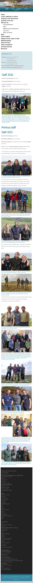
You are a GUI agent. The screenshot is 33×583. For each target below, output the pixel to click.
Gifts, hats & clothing (5, 553)
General (3, 535)
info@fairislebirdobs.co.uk (19, 65)
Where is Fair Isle (5, 485)
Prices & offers (4, 479)
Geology (2, 541)
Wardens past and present (6, 524)
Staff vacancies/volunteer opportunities (9, 559)
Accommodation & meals (6, 476)
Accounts (16, 10)
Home (7, 9)
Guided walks (4, 530)
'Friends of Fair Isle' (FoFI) (6, 562)
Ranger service (4, 529)
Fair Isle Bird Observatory (16, 4)
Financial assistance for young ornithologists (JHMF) (12, 560)
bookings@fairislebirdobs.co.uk (16, 67)
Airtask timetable (5, 488)
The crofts (3, 544)
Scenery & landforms (5, 542)
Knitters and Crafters (5, 539)
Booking (3, 478)
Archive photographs (5, 568)
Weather (3, 536)
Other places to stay (5, 482)
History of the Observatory (6, 547)
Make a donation (4, 556)
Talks (2, 532)
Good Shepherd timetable (6, 490)
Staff (12, 9)
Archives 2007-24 (5, 473)
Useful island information (6, 538)
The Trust (3, 526)
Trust (26, 9)
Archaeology (3, 545)
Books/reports (4, 554)
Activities (3, 481)
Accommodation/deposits (6, 551)
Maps (2, 566)
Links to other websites (6, 569)
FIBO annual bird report (6, 565)
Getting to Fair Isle (5, 487)
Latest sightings (4, 472)
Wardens (19, 9)
